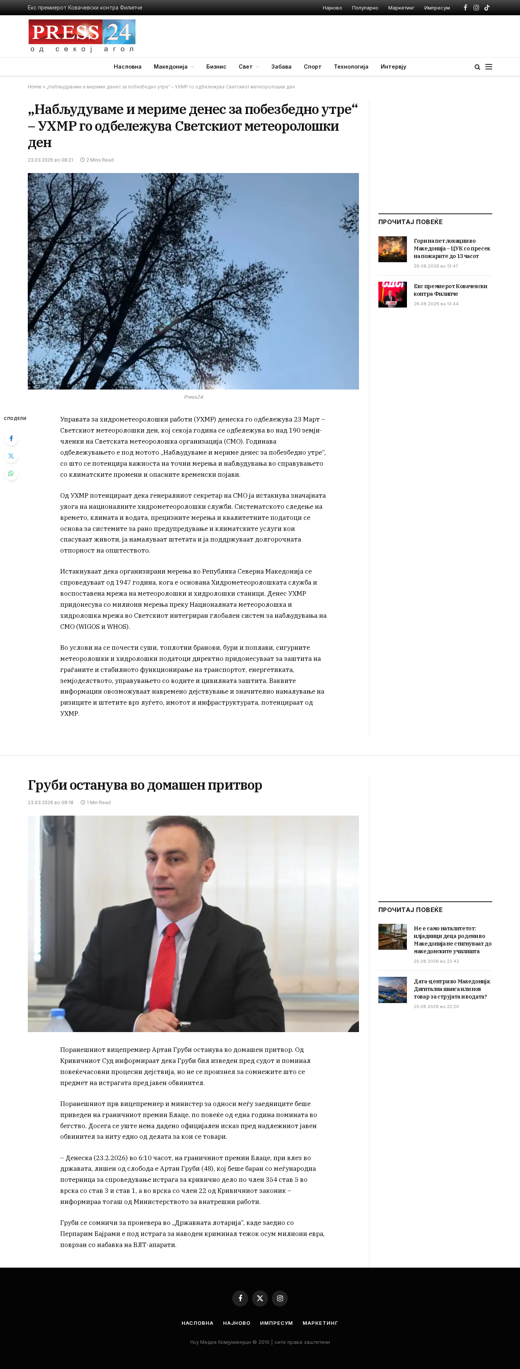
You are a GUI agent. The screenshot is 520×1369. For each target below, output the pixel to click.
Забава (281, 66)
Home (34, 87)
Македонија (171, 66)
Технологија (351, 66)
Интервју (393, 66)
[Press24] (82, 36)
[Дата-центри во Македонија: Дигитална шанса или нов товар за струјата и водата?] (392, 990)
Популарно (365, 8)
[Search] (477, 66)
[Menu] (488, 66)
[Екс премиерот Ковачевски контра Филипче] (392, 295)
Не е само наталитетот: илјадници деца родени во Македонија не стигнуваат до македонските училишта (453, 940)
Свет (246, 66)
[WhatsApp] (11, 473)
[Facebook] (11, 438)
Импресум (437, 8)
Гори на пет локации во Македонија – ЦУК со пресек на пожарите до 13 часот (452, 248)
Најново (332, 8)
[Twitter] (11, 456)
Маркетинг (401, 8)
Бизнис (216, 66)
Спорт (313, 66)
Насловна (128, 66)
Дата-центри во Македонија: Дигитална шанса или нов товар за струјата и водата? (452, 989)
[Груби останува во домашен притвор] (193, 924)
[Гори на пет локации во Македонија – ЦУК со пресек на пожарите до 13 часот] (392, 249)
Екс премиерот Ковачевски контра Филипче (85, 8)
